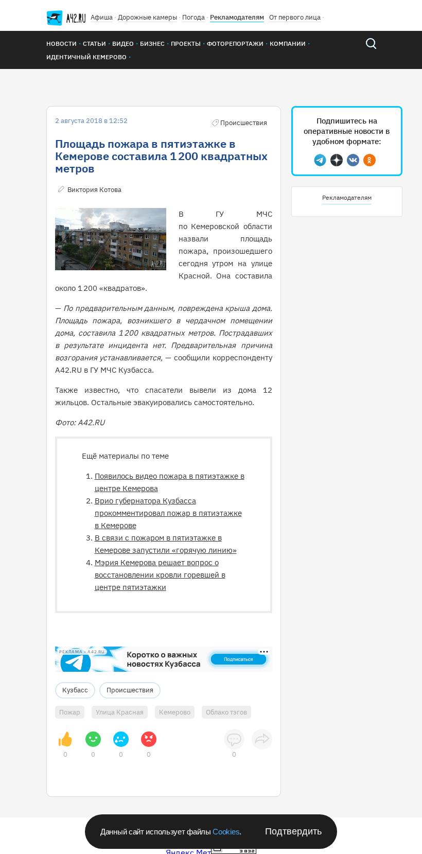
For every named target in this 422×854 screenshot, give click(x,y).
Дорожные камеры (147, 17)
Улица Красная (120, 712)
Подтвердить (293, 831)
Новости (61, 43)
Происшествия (130, 690)
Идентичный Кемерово (86, 57)
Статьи (94, 43)
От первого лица (295, 17)
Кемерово (174, 712)
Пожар (69, 712)
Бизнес (152, 43)
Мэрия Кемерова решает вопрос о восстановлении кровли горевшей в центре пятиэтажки (160, 574)
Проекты (186, 43)
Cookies (226, 831)
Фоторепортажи (235, 43)
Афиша (102, 17)
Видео (123, 43)
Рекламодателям (237, 17)
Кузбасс (75, 690)
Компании (288, 43)
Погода (193, 17)
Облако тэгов (226, 712)
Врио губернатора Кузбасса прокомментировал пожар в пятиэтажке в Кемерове (168, 513)
